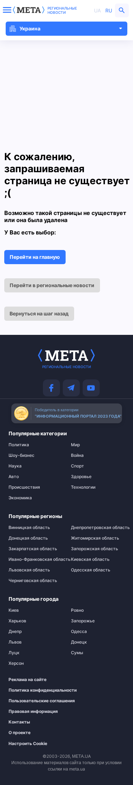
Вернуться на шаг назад (39, 313)
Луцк (14, 652)
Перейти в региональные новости (52, 285)
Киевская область (90, 559)
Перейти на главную (35, 257)
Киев (14, 610)
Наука (15, 466)
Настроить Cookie (28, 743)
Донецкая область (28, 538)
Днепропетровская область (97, 527)
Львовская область (29, 570)
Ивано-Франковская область (35, 559)
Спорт (77, 466)
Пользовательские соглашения (32, 700)
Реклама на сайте (27, 679)
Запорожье (83, 620)
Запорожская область (94, 548)
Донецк (79, 642)
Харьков (17, 620)
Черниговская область (33, 580)
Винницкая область (29, 527)
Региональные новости (62, 10)
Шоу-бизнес (21, 455)
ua (97, 10)
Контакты (19, 722)
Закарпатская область (33, 548)
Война (77, 455)
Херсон (16, 663)
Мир (75, 444)
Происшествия (24, 487)
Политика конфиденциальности (32, 690)
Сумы (77, 652)
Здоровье (81, 476)
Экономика (20, 497)
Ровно (77, 610)
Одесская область (90, 570)
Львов (15, 642)
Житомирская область (95, 538)
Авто (14, 476)
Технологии (83, 487)
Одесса (79, 631)
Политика (19, 444)
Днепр (15, 631)
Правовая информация (32, 711)
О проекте (20, 732)
